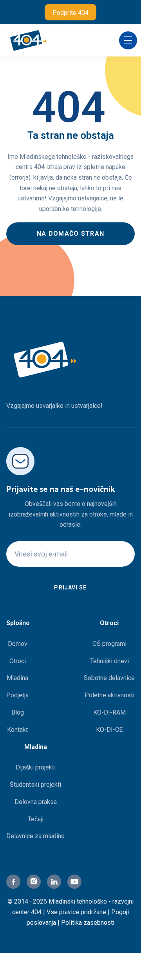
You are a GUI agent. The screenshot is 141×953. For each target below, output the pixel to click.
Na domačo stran (70, 233)
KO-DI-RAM (109, 712)
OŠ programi (109, 643)
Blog (17, 712)
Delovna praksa (35, 802)
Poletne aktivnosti (109, 695)
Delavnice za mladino (35, 836)
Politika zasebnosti (87, 922)
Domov (17, 643)
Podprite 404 (70, 12)
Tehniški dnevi (109, 661)
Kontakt (17, 729)
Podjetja (17, 695)
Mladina (17, 678)
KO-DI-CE (109, 729)
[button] (128, 40)
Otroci (17, 661)
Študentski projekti (35, 784)
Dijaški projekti (36, 767)
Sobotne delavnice (109, 678)
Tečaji (35, 819)
